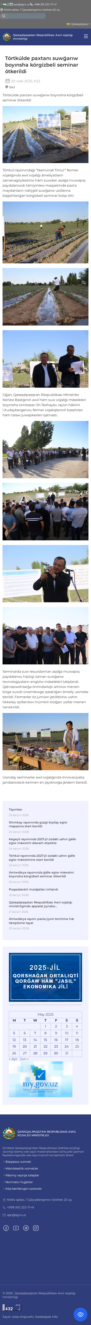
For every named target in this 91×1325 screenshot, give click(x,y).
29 (45, 1053)
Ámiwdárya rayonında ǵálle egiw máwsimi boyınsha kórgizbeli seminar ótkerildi (41, 874)
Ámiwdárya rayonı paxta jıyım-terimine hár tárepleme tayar (41, 921)
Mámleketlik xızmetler (22, 1168)
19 (14, 1046)
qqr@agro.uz (16, 1215)
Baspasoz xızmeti (18, 1162)
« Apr (13, 1059)
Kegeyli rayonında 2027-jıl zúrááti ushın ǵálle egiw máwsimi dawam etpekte (42, 841)
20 (25, 1046)
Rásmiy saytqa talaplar (22, 1175)
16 (56, 1040)
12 (14, 1040)
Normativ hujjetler (19, 1182)
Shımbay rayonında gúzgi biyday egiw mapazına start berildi (38, 824)
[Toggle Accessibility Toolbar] (80, 1314)
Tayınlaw (15, 809)
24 (67, 1046)
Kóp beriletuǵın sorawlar (24, 1189)
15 (45, 1040)
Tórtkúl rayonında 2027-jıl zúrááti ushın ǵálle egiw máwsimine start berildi (42, 857)
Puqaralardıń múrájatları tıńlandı (33, 889)
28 (35, 1053)
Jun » (24, 1059)
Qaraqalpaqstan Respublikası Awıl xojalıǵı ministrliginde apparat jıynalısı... (40, 904)
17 (66, 1040)
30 (56, 1053)
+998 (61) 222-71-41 (20, 1207)
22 (45, 1046)
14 (35, 1040)
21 (35, 1046)
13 (24, 1040)
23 (56, 1046)
